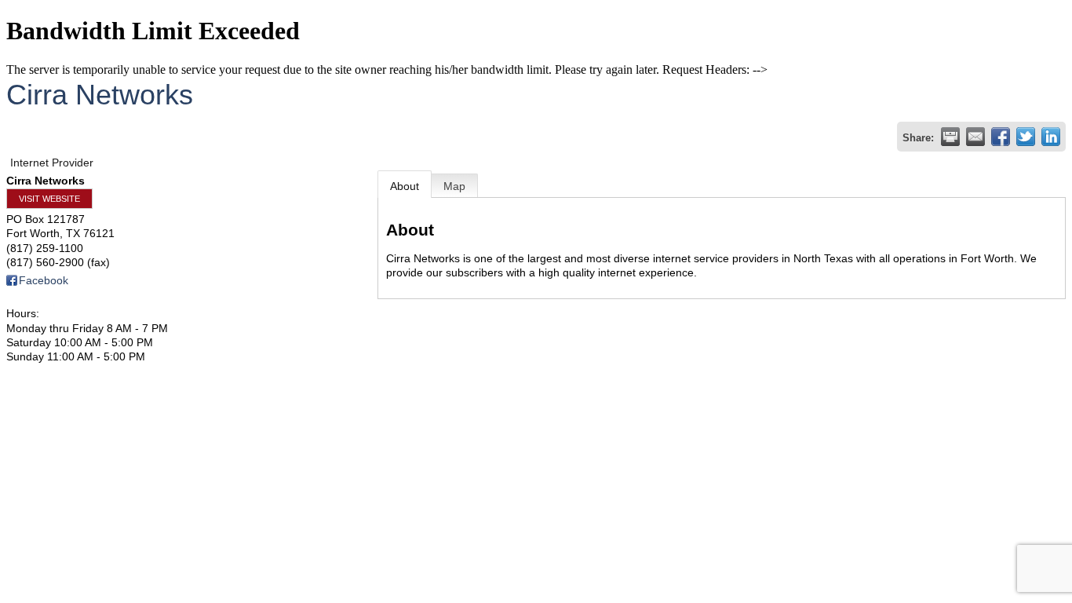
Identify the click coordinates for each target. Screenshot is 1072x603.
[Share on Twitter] (1025, 136)
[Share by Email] (975, 136)
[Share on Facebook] (1000, 136)
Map (454, 186)
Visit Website (49, 198)
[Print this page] (950, 136)
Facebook (43, 280)
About (404, 186)
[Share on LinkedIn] (1050, 136)
